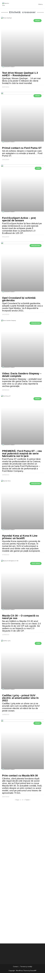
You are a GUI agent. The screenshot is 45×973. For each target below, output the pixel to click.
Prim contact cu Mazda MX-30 (20, 775)
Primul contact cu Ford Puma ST (22, 147)
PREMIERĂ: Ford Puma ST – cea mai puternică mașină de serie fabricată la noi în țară (22, 453)
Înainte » (28, 799)
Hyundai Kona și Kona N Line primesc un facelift (19, 537)
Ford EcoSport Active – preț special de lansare (19, 219)
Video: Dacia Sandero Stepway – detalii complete (21, 374)
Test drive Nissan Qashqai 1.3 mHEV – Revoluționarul (20, 74)
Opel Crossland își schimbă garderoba (18, 299)
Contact (15, 966)
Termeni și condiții (26, 966)
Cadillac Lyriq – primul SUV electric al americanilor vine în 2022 (20, 698)
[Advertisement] (22, 825)
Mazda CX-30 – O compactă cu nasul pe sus (20, 617)
